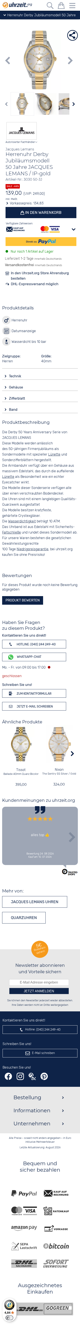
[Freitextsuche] (50, 6)
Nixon (59, 770)
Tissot (21, 770)
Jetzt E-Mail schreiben (34, 706)
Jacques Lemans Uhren (34, 902)
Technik (15, 376)
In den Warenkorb (42, 212)
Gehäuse (16, 387)
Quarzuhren (24, 917)
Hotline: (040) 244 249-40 (36, 644)
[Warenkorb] (61, 6)
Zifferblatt (17, 398)
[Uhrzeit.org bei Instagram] (20, 1076)
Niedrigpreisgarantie (32, 549)
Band (13, 410)
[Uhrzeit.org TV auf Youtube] (32, 1076)
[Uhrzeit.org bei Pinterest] (44, 1076)
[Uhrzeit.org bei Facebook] (8, 1076)
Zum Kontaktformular (33, 694)
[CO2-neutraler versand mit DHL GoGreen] (43, 1309)
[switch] (9, 1317)
